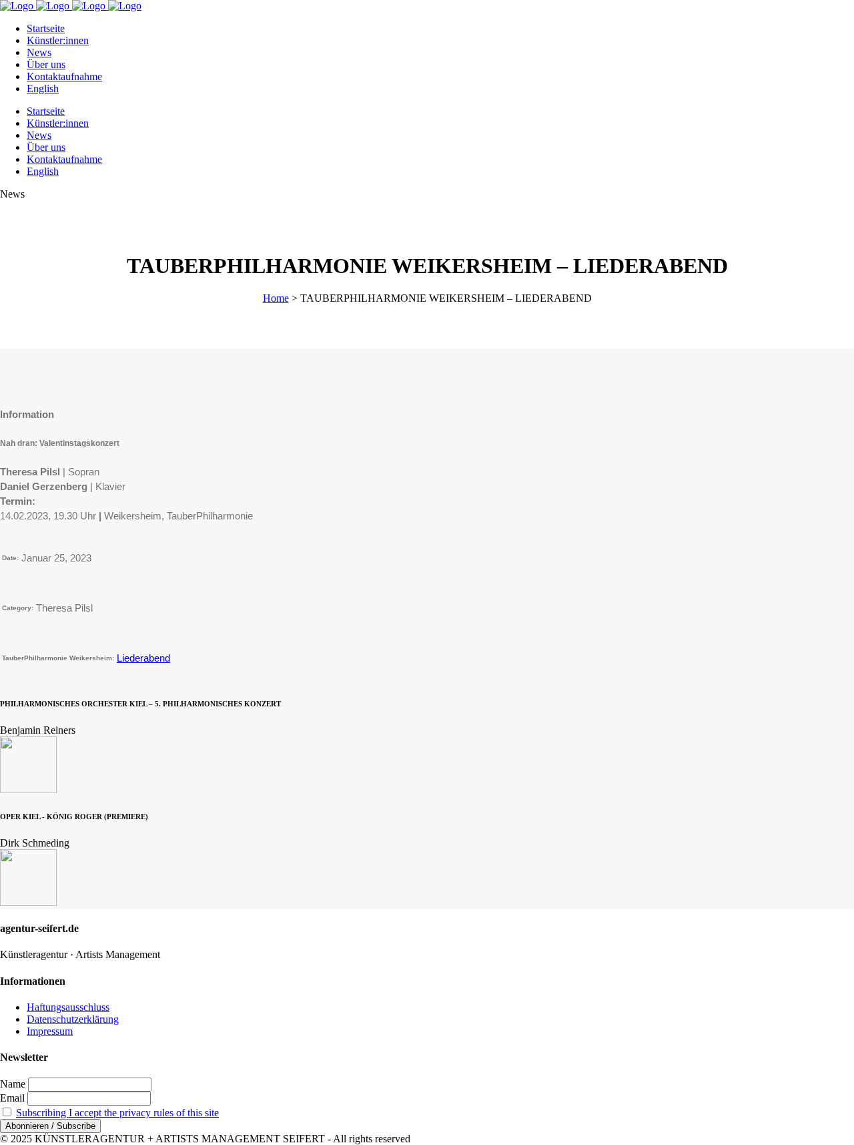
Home (276, 298)
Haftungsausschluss (68, 1007)
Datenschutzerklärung (73, 1019)
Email (12, 1098)
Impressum (50, 1031)
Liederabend (143, 658)
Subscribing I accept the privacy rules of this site (117, 1112)
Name (12, 1084)
